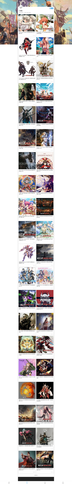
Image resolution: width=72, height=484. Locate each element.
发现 (27, 483)
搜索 (45, 483)
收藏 (52, 8)
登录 (63, 483)
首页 (9, 483)
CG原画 (36, 1)
